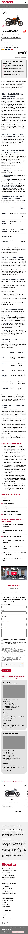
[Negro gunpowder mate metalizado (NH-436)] (5, 49)
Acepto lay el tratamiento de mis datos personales (14, 640)
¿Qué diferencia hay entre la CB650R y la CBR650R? (14, 553)
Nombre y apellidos (6, 604)
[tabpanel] (14, 634)
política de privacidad (12, 639)
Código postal (5, 622)
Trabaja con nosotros (7, 919)
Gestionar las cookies (6, 929)
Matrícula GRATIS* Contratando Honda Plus (11, 37)
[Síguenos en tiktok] (6, 923)
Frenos (5, 506)
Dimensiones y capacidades (10, 511)
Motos (13, 9)
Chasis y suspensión (8, 503)
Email (3, 610)
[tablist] (14, 588)
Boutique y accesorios (7, 913)
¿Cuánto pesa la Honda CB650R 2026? (12, 531)
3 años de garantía (6, 40)
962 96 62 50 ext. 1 (10, 755)
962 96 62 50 (9, 754)
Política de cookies (6, 927)
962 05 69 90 (9, 703)
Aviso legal (22, 927)
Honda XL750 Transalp (7, 900)
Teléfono (3, 616)
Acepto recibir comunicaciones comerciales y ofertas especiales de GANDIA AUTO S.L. (14, 643)
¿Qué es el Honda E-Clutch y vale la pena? (14, 559)
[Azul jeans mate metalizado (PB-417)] (8, 49)
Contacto (4, 915)
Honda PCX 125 (5, 902)
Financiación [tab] (14, 591)
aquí (11, 660)
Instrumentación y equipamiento (12, 514)
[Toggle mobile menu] (26, 2)
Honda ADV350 (5, 904)
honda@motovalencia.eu (13, 658)
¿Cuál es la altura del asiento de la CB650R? (13, 525)
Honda (17, 9)
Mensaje (3, 627)
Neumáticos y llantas (9, 509)
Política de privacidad (14, 927)
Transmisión (6, 500)
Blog (3, 917)
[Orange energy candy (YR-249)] (2, 49)
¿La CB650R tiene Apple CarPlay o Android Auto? (13, 541)
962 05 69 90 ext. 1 (10, 704)
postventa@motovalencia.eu (13, 758)
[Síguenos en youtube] (7, 923)
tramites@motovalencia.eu (12, 706)
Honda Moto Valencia (5, 9)
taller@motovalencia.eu (11, 707)
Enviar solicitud (6, 670)
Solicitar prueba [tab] (14, 588)
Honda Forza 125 (6, 906)
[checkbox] (2, 640)
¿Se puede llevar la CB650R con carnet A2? (12, 547)
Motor (4, 498)
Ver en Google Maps (7, 709)
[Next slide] (25, 816)
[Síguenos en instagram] (4, 923)
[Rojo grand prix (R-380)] (11, 49)
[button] (24, 20)
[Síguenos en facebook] (2, 923)
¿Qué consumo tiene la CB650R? (13, 536)
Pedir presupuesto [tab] (14, 585)
